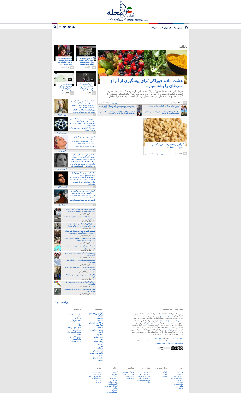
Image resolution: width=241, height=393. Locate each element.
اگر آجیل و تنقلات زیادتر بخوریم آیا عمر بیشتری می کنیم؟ (168, 146)
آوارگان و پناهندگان (96, 313)
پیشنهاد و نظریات (96, 330)
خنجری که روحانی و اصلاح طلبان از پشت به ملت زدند (82, 138)
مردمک (181, 388)
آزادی (160, 320)
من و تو (98, 382)
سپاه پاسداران (75, 313)
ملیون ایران (130, 378)
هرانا (148, 382)
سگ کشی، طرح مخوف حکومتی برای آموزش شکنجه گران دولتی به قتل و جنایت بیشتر (82, 156)
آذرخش (115, 372)
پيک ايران (180, 374)
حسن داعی (97, 374)
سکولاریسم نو (178, 384)
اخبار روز (180, 372)
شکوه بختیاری (62, 169)
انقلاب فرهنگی (75, 320)
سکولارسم (168, 320)
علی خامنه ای (76, 341)
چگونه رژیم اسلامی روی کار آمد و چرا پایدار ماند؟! (84, 183)
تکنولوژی (99, 334)
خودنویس (180, 380)
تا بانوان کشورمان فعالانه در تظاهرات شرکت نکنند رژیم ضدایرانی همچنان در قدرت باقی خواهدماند (86, 88)
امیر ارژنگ (62, 205)
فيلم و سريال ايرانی (95, 376)
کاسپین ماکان (62, 187)
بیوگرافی (99, 325)
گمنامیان (114, 390)
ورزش (100, 360)
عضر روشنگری (112, 382)
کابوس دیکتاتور (112, 384)
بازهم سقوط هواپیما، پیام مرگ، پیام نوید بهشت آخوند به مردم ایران (83, 106)
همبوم (165, 376)
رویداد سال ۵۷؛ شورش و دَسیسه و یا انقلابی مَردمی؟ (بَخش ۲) (82, 129)
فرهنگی (163, 316)
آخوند (79, 323)
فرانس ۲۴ (180, 386)
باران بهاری (62, 151)
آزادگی (165, 372)
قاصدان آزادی (96, 378)
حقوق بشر (146, 372)
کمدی (101, 355)
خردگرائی (77, 318)
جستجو (54, 26)
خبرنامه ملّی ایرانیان (177, 378)
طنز (101, 346)
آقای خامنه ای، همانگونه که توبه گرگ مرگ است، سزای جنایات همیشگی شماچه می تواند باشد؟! (86, 62)
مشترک (67, 26)
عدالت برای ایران (144, 378)
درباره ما (178, 27)
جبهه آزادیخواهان (128, 372)
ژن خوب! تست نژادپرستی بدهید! (85, 146)
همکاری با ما (165, 27)
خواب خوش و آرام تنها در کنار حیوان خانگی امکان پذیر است (82, 196)
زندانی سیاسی (97, 341)
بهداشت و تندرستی (96, 323)
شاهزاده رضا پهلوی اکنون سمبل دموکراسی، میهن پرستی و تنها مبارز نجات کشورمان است (64, 61)
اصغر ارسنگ (113, 374)
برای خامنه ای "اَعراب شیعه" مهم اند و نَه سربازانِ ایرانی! (82, 124)
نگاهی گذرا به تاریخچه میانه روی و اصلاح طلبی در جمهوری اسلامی (83, 174)
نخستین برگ (186, 26)
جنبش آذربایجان (178, 376)
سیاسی (170, 316)
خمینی (78, 334)
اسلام (79, 316)
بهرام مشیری (96, 372)
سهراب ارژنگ (159, 154)
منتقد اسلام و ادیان (111, 392)
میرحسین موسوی (74, 327)
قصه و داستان (98, 351)
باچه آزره (114, 376)
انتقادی (100, 320)
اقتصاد (100, 316)
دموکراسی (177, 320)
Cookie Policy (157, 338)
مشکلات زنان (98, 358)
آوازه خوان (151, 323)
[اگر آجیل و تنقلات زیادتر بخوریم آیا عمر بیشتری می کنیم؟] (165, 132)
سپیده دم (180, 382)
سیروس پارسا (114, 103)
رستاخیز (114, 380)
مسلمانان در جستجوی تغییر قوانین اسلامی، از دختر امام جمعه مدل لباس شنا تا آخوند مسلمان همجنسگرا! (82, 161)
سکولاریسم (76, 339)
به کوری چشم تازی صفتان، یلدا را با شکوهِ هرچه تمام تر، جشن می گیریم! (82, 120)
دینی (101, 339)
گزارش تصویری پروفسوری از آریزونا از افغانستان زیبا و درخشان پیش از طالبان (83, 192)
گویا (165, 374)
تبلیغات (153, 27)
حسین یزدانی (113, 378)
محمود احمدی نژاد (74, 332)
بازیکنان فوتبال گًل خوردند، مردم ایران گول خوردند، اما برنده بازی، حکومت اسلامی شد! (82, 178)
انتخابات (100, 318)
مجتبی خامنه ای (75, 337)
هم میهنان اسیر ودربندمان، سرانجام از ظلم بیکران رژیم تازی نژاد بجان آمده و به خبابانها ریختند (65, 88)
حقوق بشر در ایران (144, 374)
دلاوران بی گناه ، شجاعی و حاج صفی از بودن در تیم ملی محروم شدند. (83, 142)
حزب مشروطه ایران (127, 374)
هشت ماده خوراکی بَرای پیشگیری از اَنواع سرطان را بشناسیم (147, 83)
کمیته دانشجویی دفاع (143, 380)
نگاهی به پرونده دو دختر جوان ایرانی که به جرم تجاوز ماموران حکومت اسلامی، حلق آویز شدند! (82, 165)
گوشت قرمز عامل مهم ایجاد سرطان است (82, 200)
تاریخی (100, 332)
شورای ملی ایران (128, 376)
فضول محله (120, 10)
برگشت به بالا (61, 302)
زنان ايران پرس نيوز (144, 376)
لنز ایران (98, 380)
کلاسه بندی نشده (96, 353)
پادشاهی (100, 327)
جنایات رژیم (98, 337)
